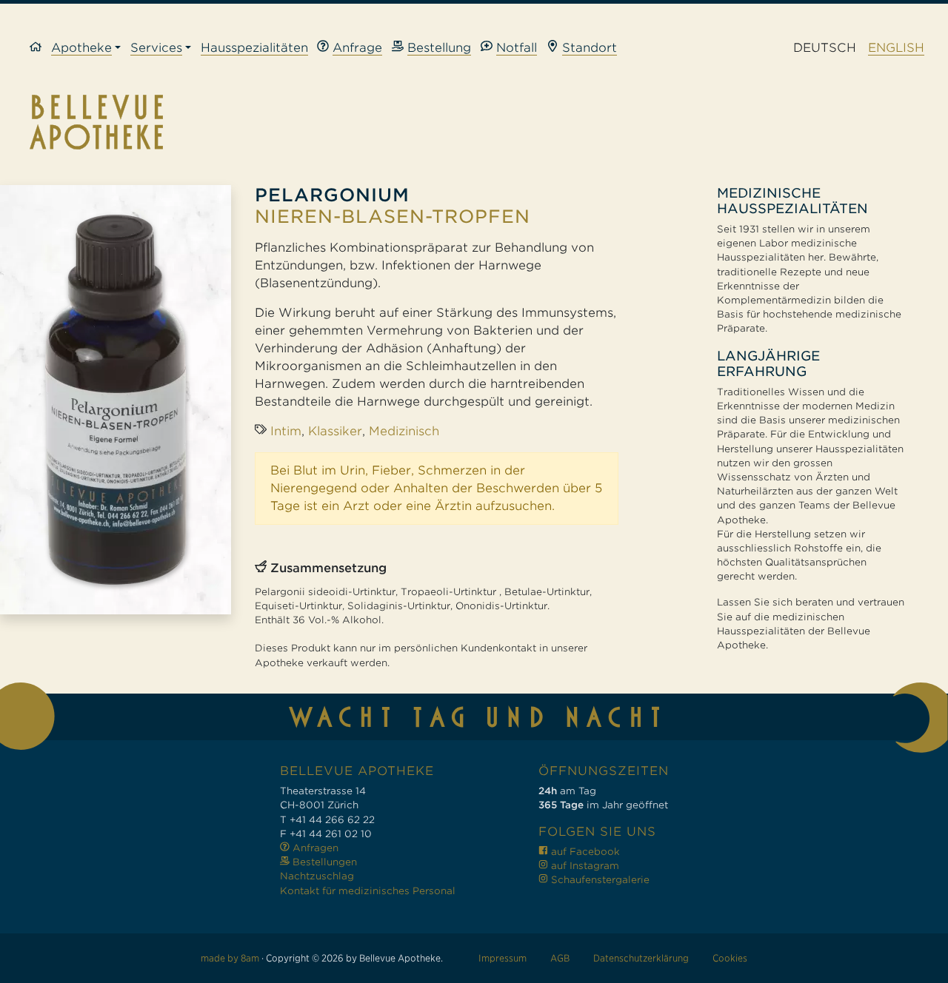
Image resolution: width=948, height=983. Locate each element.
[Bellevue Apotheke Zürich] (474, 122)
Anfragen (314, 847)
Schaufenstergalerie (599, 879)
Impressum (502, 958)
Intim (285, 431)
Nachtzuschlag (317, 876)
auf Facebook (584, 851)
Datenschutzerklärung (641, 958)
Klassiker (335, 431)
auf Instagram (583, 865)
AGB (560, 958)
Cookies (729, 958)
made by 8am (230, 958)
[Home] (40, 48)
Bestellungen (323, 862)
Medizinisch (404, 431)
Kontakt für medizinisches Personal (367, 890)
